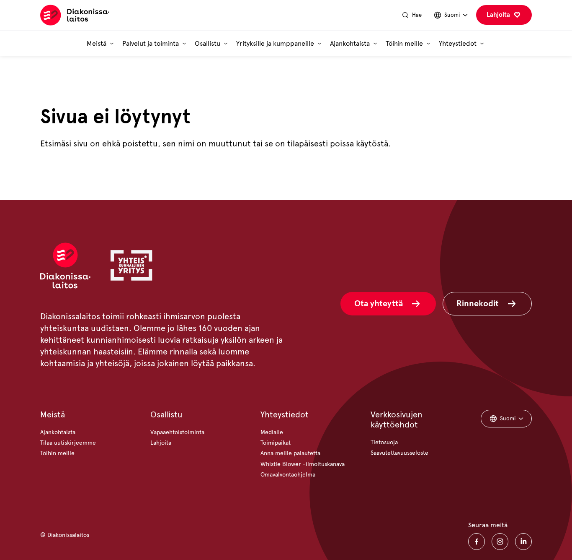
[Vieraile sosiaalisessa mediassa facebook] (476, 541)
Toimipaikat (275, 442)
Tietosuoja (384, 442)
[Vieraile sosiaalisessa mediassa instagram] (500, 541)
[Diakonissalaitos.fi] (74, 15)
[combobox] (450, 15)
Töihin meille (57, 453)
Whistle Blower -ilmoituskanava (302, 464)
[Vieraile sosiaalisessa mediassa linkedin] (523, 541)
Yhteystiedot (284, 415)
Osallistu (166, 415)
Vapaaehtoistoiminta (177, 432)
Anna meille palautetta (290, 453)
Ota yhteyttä (378, 303)
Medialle (271, 432)
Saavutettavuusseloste (399, 452)
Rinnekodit (477, 303)
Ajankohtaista (57, 432)
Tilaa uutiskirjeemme (68, 442)
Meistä (52, 415)
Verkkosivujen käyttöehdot (397, 420)
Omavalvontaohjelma (287, 474)
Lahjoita (498, 14)
